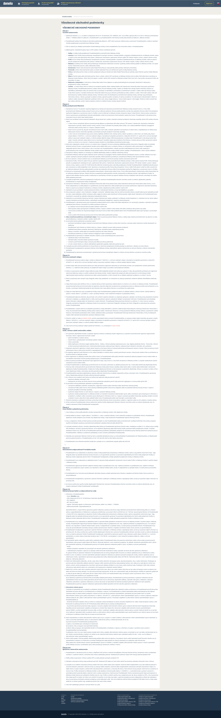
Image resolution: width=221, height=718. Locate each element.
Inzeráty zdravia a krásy (145, 705)
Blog (62, 698)
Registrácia (209, 3)
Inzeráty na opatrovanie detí (146, 696)
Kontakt (63, 700)
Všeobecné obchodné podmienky (79, 700)
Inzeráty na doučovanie (145, 700)
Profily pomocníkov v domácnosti (126, 698)
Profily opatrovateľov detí (124, 696)
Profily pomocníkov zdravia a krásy (126, 705)
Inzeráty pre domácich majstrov (147, 703)
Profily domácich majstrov (124, 703)
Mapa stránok (63, 702)
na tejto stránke (115, 326)
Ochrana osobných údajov (77, 701)
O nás (62, 696)
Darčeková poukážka (76, 698)
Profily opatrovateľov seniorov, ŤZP (126, 701)
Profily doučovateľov (122, 700)
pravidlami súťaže (86, 318)
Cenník (72, 696)
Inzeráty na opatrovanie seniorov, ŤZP (148, 701)
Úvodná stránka (67, 16)
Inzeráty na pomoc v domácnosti (147, 698)
